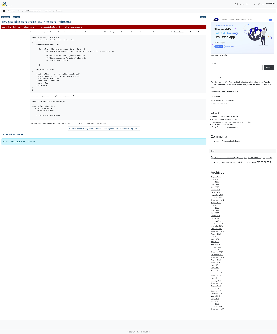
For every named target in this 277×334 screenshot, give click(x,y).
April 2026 (215, 187)
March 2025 (215, 216)
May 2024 (215, 239)
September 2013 (217, 283)
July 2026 (214, 179)
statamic (232, 162)
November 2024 (217, 226)
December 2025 (217, 192)
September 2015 (217, 273)
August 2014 (216, 275)
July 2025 (214, 205)
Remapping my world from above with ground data (231, 122)
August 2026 (216, 177)
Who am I (261, 4)
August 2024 (216, 234)
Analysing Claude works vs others (225, 116)
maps (212, 162)
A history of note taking (231, 141)
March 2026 (215, 190)
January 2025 (216, 221)
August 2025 (216, 203)
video (254, 162)
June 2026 (215, 182)
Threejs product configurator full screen (86, 128)
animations (217, 158)
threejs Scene (179, 32)
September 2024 (217, 231)
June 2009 (215, 304)
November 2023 (217, 254)
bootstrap (230, 158)
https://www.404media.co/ (222, 100)
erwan (216, 141)
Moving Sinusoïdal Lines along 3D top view (120, 128)
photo (223, 162)
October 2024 (216, 228)
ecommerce (252, 157)
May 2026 (215, 184)
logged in (16, 141)
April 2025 (215, 213)
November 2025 (217, 195)
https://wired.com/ (218, 103)
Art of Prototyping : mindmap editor (226, 127)
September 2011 (217, 293)
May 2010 (215, 299)
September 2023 (217, 257)
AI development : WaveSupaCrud (224, 119)
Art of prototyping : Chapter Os (224, 124)
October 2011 (216, 291)
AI (243, 4)
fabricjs (259, 158)
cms (254, 4)
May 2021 (214, 265)
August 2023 (216, 260)
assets (222, 158)
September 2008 (217, 309)
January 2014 (216, 280)
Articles (238, 4)
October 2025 (216, 197)
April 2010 (215, 301)
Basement (11, 11)
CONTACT (270, 3)
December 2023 (217, 252)
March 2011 (215, 296)
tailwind (240, 162)
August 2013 (216, 286)
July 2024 (214, 236)
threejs (248, 4)
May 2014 (215, 278)
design (245, 158)
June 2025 (215, 208)
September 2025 (217, 200)
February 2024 (216, 247)
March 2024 (215, 244)
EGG (104, 123)
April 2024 (215, 241)
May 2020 (215, 267)
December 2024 (217, 223)
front (264, 158)
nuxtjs (217, 162)
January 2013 (216, 288)
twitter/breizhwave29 (228, 91)
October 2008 (216, 306)
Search (213, 63)
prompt (227, 162)
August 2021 (216, 262)
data (241, 157)
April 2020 (215, 270)
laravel (269, 157)
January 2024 (216, 249)
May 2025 (215, 210)
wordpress (263, 162)
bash (225, 158)
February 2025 (216, 218)
